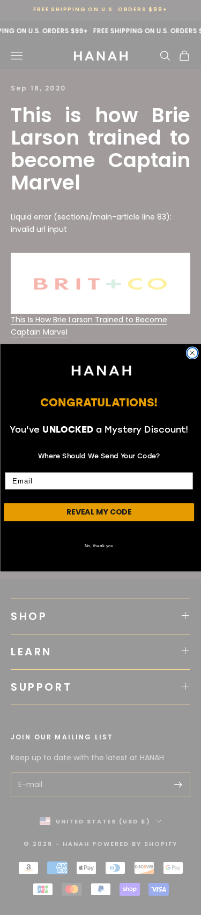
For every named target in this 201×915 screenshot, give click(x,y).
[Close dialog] (192, 352)
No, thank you (98, 544)
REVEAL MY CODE (98, 511)
